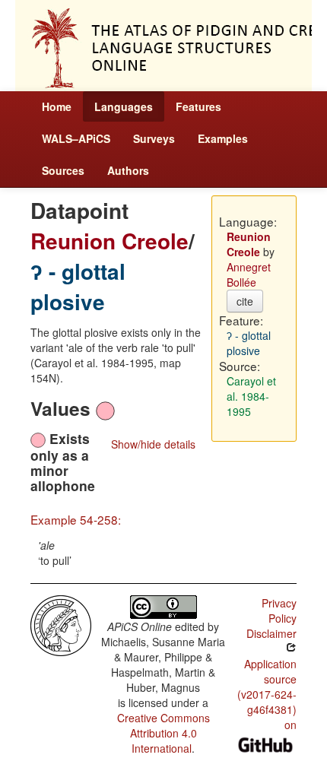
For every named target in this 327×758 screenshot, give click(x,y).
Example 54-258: (75, 519)
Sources (63, 170)
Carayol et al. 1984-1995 (251, 396)
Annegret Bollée (249, 274)
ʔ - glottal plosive (77, 286)
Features (198, 106)
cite (245, 301)
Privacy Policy (279, 610)
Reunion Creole (109, 240)
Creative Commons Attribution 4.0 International (163, 733)
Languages (123, 106)
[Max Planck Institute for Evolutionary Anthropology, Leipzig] (60, 624)
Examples (223, 138)
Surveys (154, 138)
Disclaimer (271, 633)
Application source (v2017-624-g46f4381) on (267, 694)
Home (56, 106)
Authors (128, 170)
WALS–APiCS (76, 138)
